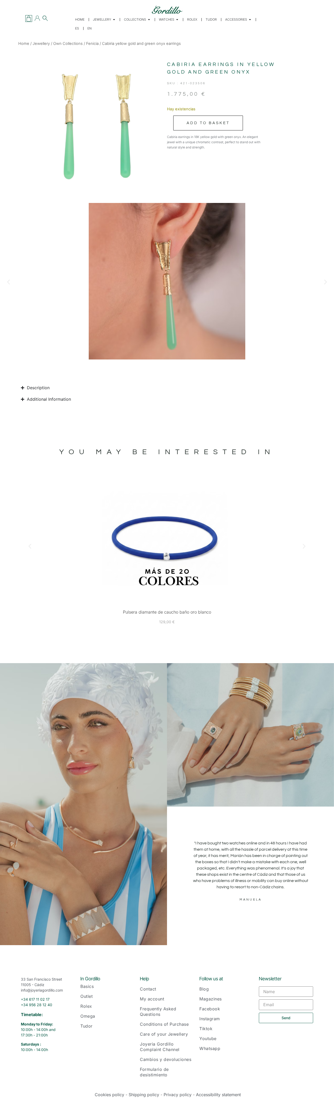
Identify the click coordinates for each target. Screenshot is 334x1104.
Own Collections (68, 43)
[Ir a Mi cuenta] (37, 18)
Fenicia (92, 43)
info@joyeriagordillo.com (42, 990)
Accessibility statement (218, 1094)
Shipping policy (144, 1094)
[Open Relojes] (177, 19)
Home (23, 43)
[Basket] (28, 18)
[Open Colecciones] (149, 19)
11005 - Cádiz (32, 984)
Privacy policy (178, 1094)
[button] (8, 282)
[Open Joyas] (114, 19)
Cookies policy (109, 1094)
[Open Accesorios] (250, 19)
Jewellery (41, 43)
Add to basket (208, 123)
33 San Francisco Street (41, 979)
